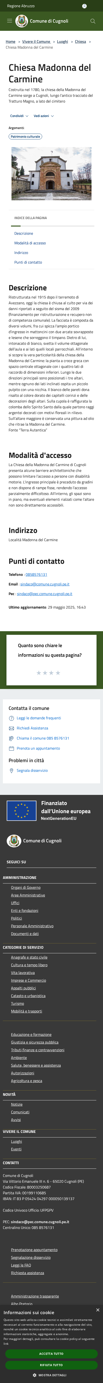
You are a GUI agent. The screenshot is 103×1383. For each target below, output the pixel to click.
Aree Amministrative (28, 895)
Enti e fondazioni (24, 910)
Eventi (16, 1149)
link (6, 1344)
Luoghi (62, 41)
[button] (51, 1375)
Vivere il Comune (36, 41)
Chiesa (80, 41)
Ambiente (19, 1057)
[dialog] (51, 1344)
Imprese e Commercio (28, 980)
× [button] (97, 1310)
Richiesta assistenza (27, 1273)
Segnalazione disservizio (31, 1257)
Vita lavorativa (23, 972)
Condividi (17, 115)
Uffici (15, 903)
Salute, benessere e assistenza (36, 1065)
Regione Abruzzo (20, 6)
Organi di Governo (25, 887)
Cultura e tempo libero (29, 965)
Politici (16, 918)
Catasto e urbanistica (28, 996)
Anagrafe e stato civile (29, 957)
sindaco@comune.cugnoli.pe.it (44, 584)
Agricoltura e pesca (26, 1081)
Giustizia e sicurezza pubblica (34, 1042)
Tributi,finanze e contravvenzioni (37, 1050)
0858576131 (36, 574)
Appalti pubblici (23, 988)
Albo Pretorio (21, 1304)
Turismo (17, 1003)
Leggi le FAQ (21, 1265)
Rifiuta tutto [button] (51, 1365)
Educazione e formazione (31, 1034)
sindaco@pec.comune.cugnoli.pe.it (44, 594)
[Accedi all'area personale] (84, 6)
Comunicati (20, 1112)
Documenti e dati (25, 933)
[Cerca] (93, 21)
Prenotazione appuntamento (34, 1250)
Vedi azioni (42, 115)
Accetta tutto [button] (51, 1354)
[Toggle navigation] (9, 21)
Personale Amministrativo (32, 926)
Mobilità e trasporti (26, 1011)
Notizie (17, 1104)
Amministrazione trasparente (35, 1296)
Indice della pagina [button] (30, 217)
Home (10, 41)
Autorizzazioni (22, 1073)
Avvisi (16, 1120)
